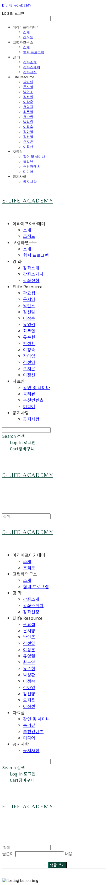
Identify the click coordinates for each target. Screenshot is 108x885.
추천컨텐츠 (31, 166)
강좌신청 (30, 72)
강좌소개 (30, 62)
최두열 (28, 111)
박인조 (28, 91)
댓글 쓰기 (57, 864)
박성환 (28, 121)
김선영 (28, 136)
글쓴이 (8, 853)
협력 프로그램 (33, 52)
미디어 (28, 171)
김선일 (28, 96)
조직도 (28, 37)
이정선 (28, 146)
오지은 (28, 141)
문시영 (28, 86)
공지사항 (30, 181)
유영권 (28, 106)
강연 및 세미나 (34, 156)
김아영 (28, 131)
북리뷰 (28, 161)
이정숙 (28, 126)
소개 (26, 32)
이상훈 (28, 101)
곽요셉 (28, 81)
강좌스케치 (31, 67)
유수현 (28, 116)
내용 (69, 853)
